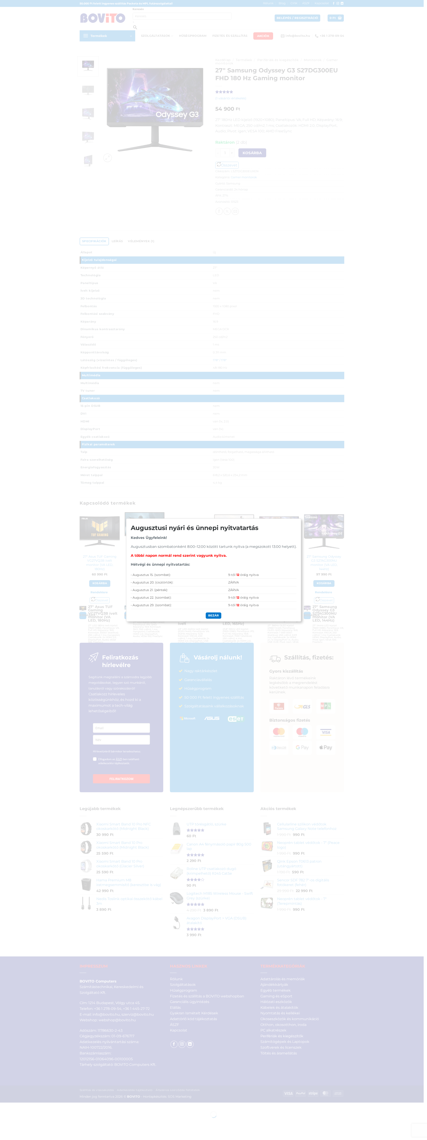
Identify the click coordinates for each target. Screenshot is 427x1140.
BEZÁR (213, 615)
